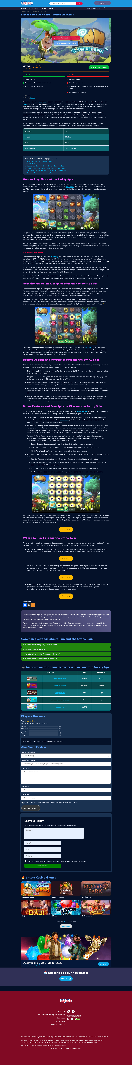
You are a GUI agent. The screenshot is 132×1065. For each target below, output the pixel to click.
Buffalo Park (87, 897)
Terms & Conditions (58, 1024)
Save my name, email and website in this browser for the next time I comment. (57, 861)
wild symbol (64, 420)
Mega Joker (60, 693)
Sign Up (66, 978)
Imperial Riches (60, 685)
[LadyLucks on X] (68, 1013)
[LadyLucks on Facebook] (73, 1013)
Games (28, 11)
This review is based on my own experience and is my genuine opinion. (51, 802)
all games (66, 926)
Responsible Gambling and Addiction (51, 1015)
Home (23, 11)
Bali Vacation (87, 916)
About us (61, 1011)
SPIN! (102, 3)
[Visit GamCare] (67, 1020)
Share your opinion (99, 67)
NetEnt (26, 104)
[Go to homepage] (27, 3)
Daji (23, 916)
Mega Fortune (60, 678)
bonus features (82, 411)
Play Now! (66, 529)
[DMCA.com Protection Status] (77, 1020)
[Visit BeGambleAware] (73, 1016)
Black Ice (56, 916)
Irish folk (88, 347)
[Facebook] (25, 605)
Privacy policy (60, 1021)
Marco (32, 98)
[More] (33, 605)
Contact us (61, 1018)
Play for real (62, 38)
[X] (29, 605)
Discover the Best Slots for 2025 (42, 963)
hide (54, 159)
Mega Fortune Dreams (60, 700)
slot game (42, 102)
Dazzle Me (60, 707)
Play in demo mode (67, 43)
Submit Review (30, 808)
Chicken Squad (58, 897)
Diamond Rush (28, 897)
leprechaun (70, 187)
